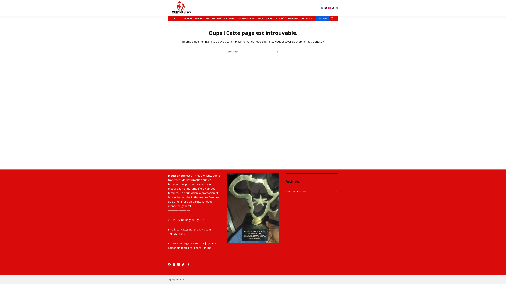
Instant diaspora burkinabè (242, 18)
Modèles (221, 18)
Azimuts (309, 18)
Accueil (177, 18)
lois (302, 18)
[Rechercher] (332, 18)
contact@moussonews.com (194, 229)
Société (282, 18)
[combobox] (250, 51)
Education (187, 18)
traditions (293, 18)
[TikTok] (333, 8)
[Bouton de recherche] (276, 51)
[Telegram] (337, 8)
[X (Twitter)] (326, 8)
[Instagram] (329, 8)
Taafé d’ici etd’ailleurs (204, 18)
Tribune (260, 18)
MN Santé (270, 18)
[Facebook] (322, 8)
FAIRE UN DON (322, 18)
